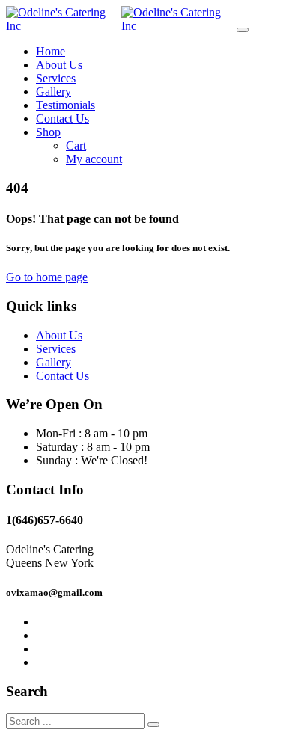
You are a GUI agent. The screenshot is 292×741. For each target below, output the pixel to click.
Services (56, 78)
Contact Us (62, 118)
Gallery (53, 91)
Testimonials (65, 105)
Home (50, 51)
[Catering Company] (121, 25)
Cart (76, 145)
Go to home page (47, 277)
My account (94, 159)
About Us (59, 64)
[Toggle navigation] (243, 30)
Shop (48, 132)
